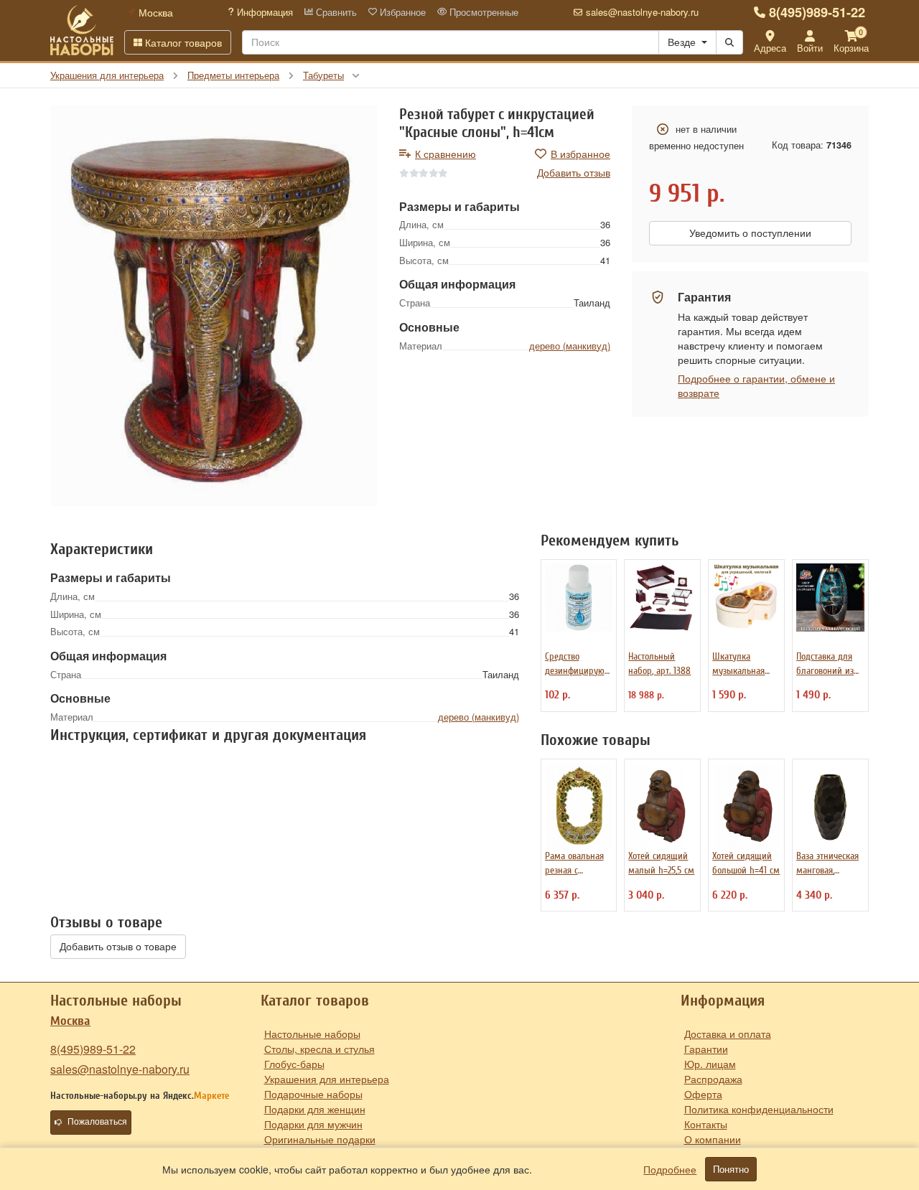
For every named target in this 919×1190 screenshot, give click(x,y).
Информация (263, 12)
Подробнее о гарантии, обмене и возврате (756, 385)
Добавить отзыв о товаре (118, 946)
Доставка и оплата (727, 1033)
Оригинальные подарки (319, 1139)
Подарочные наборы (313, 1094)
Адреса (770, 48)
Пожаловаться (97, 1122)
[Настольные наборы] (81, 30)
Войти (810, 48)
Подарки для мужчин (313, 1124)
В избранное (580, 153)
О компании (712, 1139)
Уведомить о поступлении (750, 233)
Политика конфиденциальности (759, 1109)
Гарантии (706, 1048)
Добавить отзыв (573, 172)
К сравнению (445, 153)
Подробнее (669, 1169)
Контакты (705, 1124)
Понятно (731, 1169)
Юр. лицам (710, 1064)
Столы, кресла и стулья (319, 1048)
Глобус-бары (294, 1064)
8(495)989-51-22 (817, 12)
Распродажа (713, 1079)
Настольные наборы (312, 1033)
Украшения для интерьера (326, 1079)
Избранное (401, 12)
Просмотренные (482, 12)
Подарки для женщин (314, 1109)
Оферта (703, 1094)
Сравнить (335, 12)
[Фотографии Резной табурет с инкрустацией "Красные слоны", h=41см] (214, 305)
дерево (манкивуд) (569, 345)
